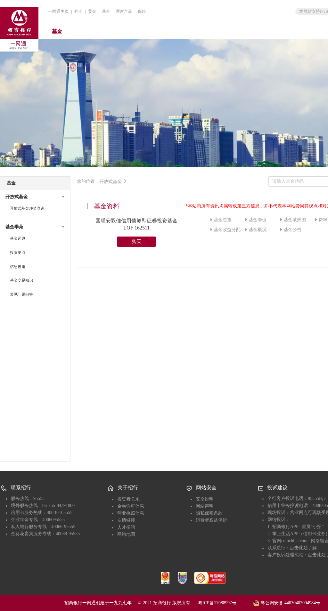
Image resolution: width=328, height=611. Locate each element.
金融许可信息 (130, 506)
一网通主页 (58, 11)
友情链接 (126, 520)
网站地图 (126, 534)
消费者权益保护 (211, 520)
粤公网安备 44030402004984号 (289, 602)
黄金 (92, 11)
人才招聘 (126, 527)
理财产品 (124, 11)
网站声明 (205, 506)
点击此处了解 (303, 547)
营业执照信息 (130, 513)
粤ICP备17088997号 (225, 602)
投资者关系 (128, 499)
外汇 (78, 11)
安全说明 (205, 499)
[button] (35, 196)
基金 (106, 11)
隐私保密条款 (209, 513)
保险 (142, 11)
